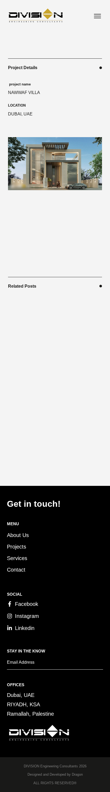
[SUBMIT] (93, 664)
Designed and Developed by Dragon (55, 774)
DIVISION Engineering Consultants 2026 (55, 766)
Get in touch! (34, 504)
